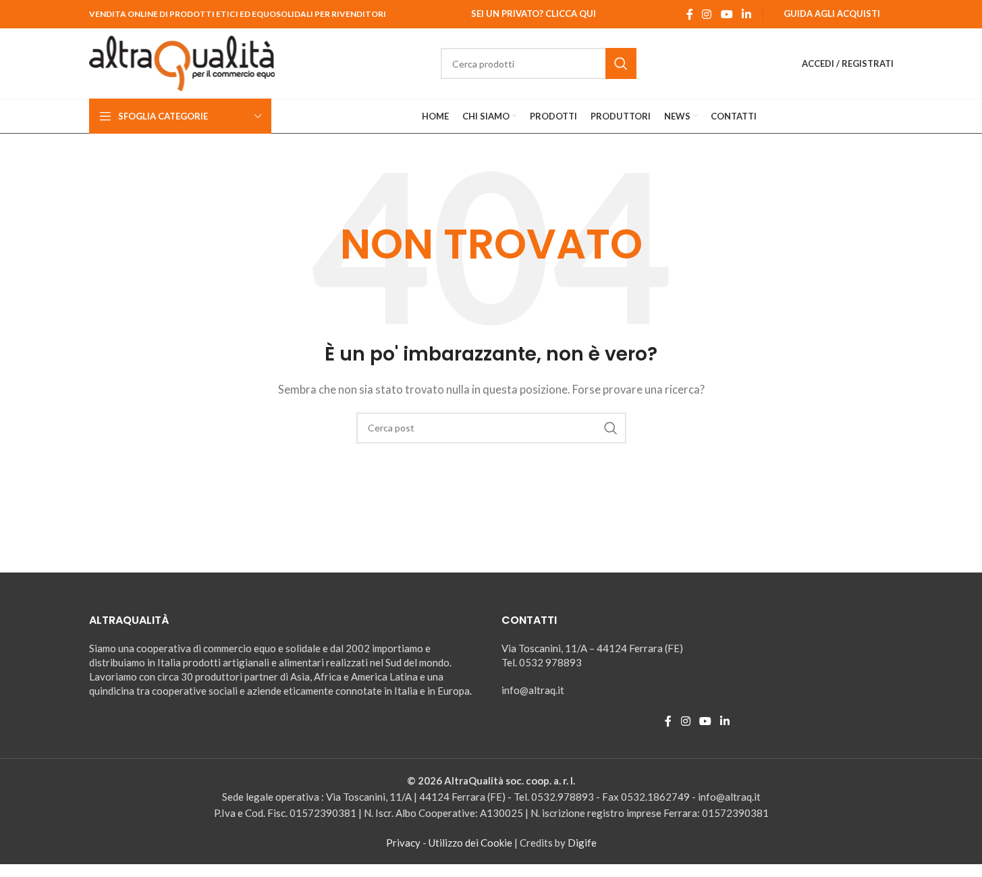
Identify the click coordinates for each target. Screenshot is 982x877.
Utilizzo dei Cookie (470, 842)
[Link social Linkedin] (746, 14)
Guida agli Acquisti (832, 13)
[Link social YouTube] (726, 14)
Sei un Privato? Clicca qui (533, 13)
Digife (582, 842)
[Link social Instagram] (707, 14)
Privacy (403, 842)
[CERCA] (620, 63)
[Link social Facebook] (690, 14)
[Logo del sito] (182, 62)
